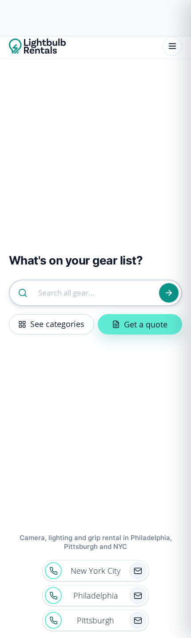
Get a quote (145, 324)
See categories (57, 324)
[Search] (169, 293)
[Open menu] (172, 46)
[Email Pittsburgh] (137, 620)
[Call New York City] (53, 570)
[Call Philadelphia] (53, 595)
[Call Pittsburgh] (53, 620)
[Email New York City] (137, 570)
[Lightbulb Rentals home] (37, 46)
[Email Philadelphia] (137, 595)
